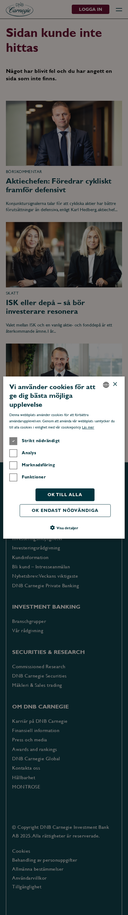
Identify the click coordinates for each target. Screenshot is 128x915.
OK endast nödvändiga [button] (65, 510)
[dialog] (64, 457)
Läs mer (88, 427)
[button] (64, 528)
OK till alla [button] (65, 494)
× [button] (114, 384)
